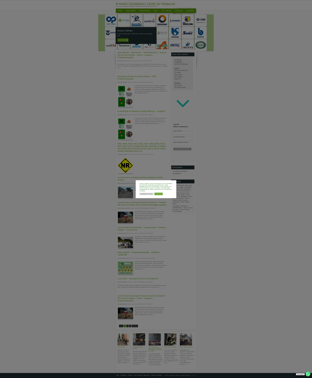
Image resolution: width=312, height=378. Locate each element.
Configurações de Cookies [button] (146, 194)
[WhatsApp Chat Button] (308, 374)
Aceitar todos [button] (158, 194)
